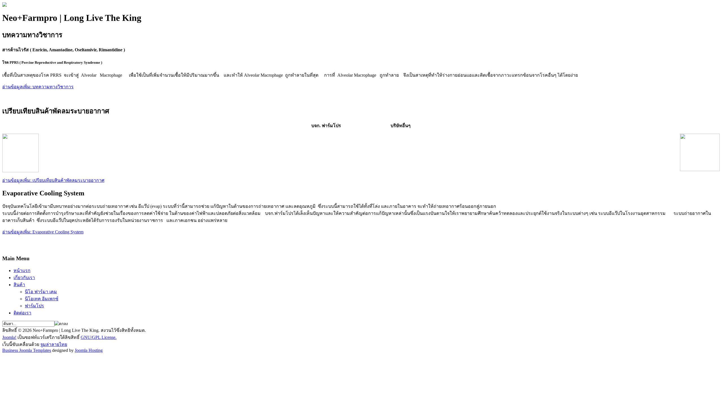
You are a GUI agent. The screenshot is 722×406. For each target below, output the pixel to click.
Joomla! (9, 337)
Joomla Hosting (89, 350)
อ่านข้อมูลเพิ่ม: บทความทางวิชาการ (38, 86)
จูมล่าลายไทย (53, 344)
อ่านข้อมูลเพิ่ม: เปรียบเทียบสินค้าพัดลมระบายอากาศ (53, 180)
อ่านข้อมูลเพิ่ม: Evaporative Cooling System (42, 232)
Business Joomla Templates (26, 350)
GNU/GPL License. (98, 337)
